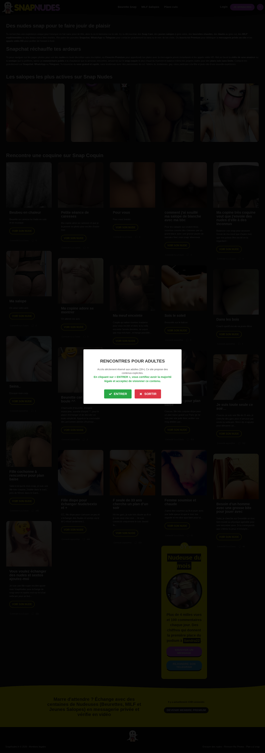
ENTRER (120, 394)
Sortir (150, 394)
